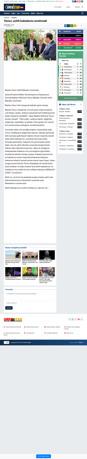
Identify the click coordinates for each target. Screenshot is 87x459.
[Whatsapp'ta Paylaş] (71, 25)
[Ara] (82, 7)
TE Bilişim (80, 342)
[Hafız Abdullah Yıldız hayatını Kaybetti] (47, 255)
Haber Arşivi (70, 333)
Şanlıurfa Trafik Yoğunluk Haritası (72, 327)
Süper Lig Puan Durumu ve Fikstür (12, 334)
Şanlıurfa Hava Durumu (32, 327)
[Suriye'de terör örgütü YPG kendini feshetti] (30, 271)
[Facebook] (69, 319)
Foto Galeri (58, 7)
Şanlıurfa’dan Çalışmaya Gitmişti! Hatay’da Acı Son (13, 262)
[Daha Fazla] (75, 25)
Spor (18, 13)
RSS (7, 342)
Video (68, 7)
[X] (72, 319)
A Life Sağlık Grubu (43, 456)
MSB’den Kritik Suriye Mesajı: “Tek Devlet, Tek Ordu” (30, 262)
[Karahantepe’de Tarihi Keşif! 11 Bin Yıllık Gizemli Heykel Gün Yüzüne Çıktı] (47, 271)
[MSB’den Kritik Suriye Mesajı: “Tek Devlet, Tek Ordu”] (30, 255)
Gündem (7, 13)
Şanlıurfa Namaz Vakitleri (53, 327)
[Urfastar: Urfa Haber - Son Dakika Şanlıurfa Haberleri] (14, 7)
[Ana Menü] (82, 13)
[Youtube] (78, 319)
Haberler (6, 17)
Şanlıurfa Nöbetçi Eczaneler (13, 327)
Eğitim (33, 13)
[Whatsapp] (81, 319)
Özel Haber (25, 13)
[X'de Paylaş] (68, 25)
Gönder (8, 308)
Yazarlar (77, 7)
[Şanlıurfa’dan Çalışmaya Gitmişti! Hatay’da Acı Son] (13, 255)
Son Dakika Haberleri (52, 333)
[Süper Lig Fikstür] (81, 104)
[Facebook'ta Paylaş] (65, 25)
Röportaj (40, 13)
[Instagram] (75, 319)
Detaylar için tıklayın (70, 98)
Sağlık (13, 13)
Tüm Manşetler (30, 333)
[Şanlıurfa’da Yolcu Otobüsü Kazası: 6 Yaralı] (13, 271)
